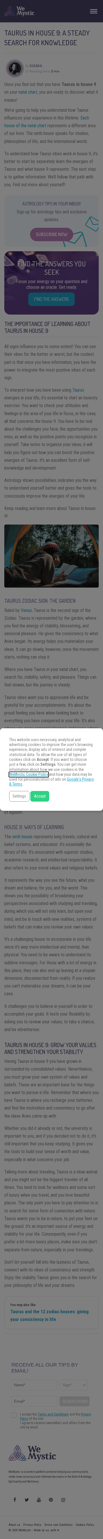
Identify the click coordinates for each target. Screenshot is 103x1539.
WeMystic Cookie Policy (28, 774)
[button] (19, 796)
